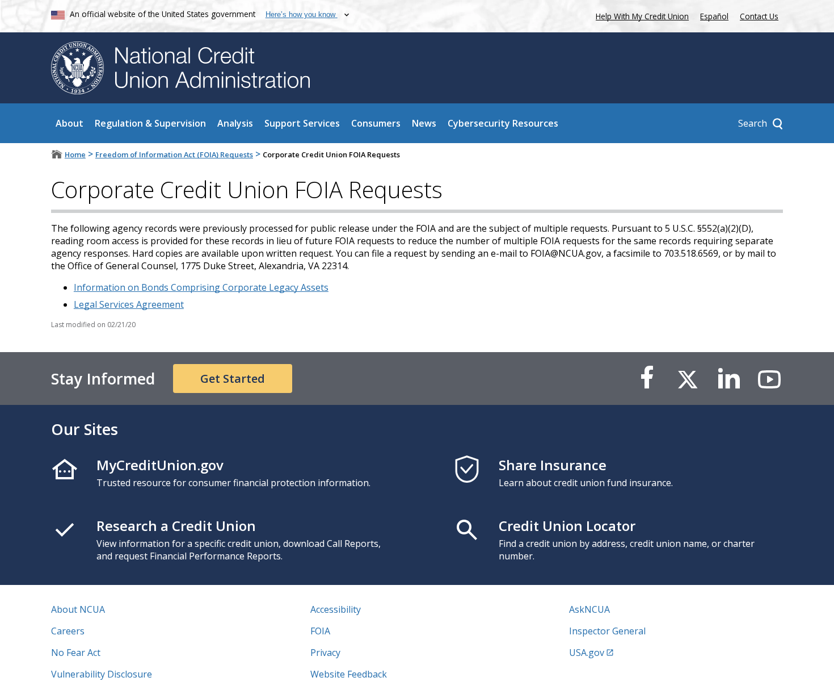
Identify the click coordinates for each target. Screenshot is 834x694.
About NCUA (78, 609)
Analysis (235, 123)
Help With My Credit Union (640, 15)
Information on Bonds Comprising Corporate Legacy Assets (201, 287)
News (424, 123)
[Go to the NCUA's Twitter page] (687, 378)
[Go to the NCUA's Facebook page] (646, 378)
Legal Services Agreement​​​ (129, 304)
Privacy (325, 652)
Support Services (302, 123)
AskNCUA (589, 609)
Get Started (232, 378)
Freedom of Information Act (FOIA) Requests (174, 154)
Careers (68, 631)
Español (714, 16)
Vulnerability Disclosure (101, 674)
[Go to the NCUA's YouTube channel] (769, 378)
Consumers (376, 123)
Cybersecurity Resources (503, 123)
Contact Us (759, 16)
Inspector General (607, 631)
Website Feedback (348, 674)
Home (75, 154)
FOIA (320, 631)
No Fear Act (75, 652)
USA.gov (586, 652)
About (69, 123)
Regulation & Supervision (150, 123)
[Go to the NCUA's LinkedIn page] (728, 378)
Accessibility (335, 609)
